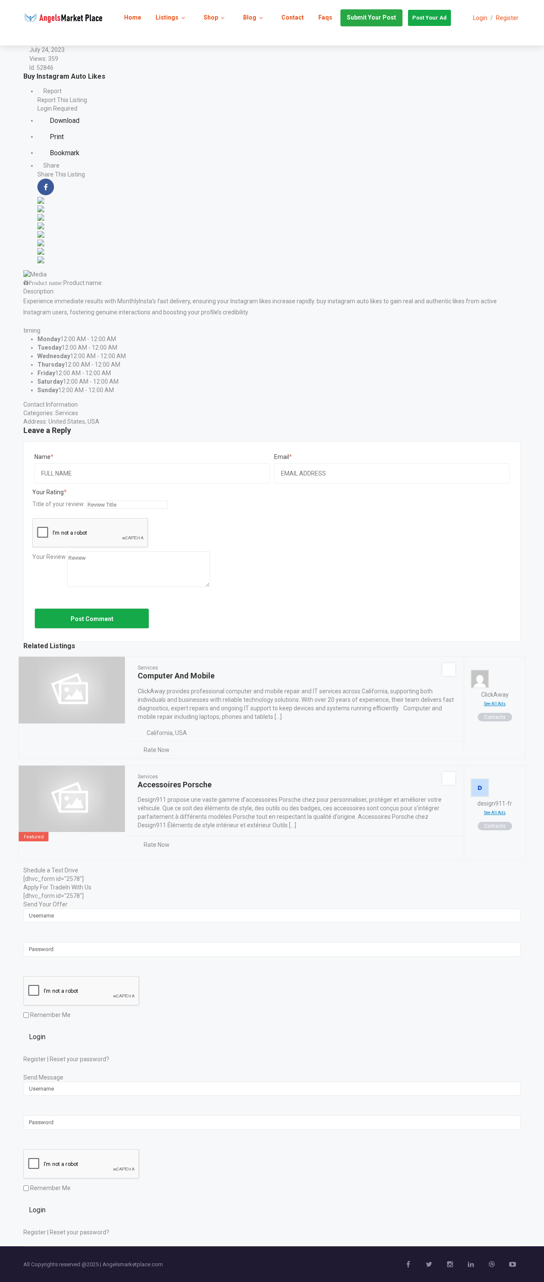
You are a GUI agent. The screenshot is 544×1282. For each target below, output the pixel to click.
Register (507, 17)
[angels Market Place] (63, 17)
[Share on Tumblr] (40, 242)
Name (42, 456)
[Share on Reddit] (40, 225)
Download (63, 121)
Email (281, 456)
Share (51, 165)
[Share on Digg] (40, 216)
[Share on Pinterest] (40, 233)
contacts (495, 717)
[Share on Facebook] (45, 186)
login (480, 17)
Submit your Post (371, 17)
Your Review (49, 556)
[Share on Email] (40, 259)
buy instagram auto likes (349, 301)
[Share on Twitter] (40, 199)
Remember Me (50, 1014)
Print (56, 137)
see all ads (495, 703)
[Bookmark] (448, 669)
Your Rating (48, 492)
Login (37, 1037)
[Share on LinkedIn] (40, 208)
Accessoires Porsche (175, 784)
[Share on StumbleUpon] (40, 250)
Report (52, 91)
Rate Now (157, 749)
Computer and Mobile (176, 675)
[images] (35, 273)
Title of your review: (58, 504)
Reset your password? (79, 1059)
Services (66, 413)
